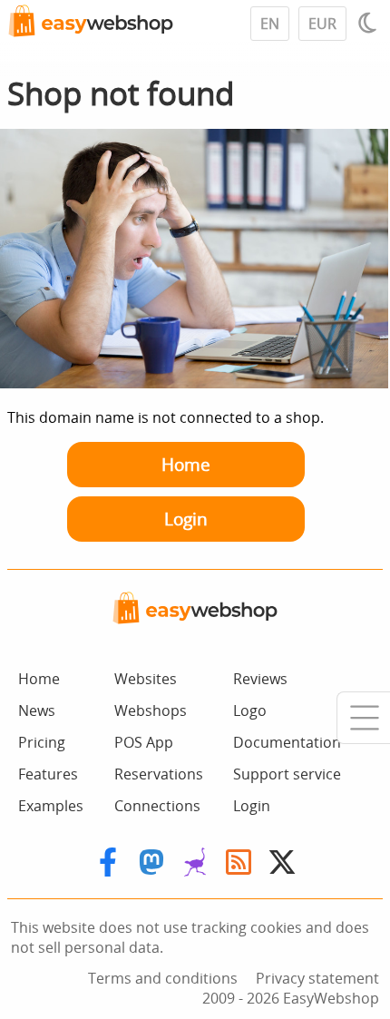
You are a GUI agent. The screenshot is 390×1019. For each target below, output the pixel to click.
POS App (143, 742)
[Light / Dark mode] (370, 22)
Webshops (150, 710)
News (36, 710)
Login (186, 518)
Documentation (287, 742)
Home (185, 464)
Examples (50, 806)
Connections (157, 806)
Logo (250, 710)
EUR (322, 24)
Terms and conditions (163, 978)
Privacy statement (317, 978)
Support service (287, 774)
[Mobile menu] (363, 717)
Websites (145, 679)
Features (48, 774)
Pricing (41, 742)
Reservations (158, 774)
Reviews (260, 679)
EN (269, 24)
